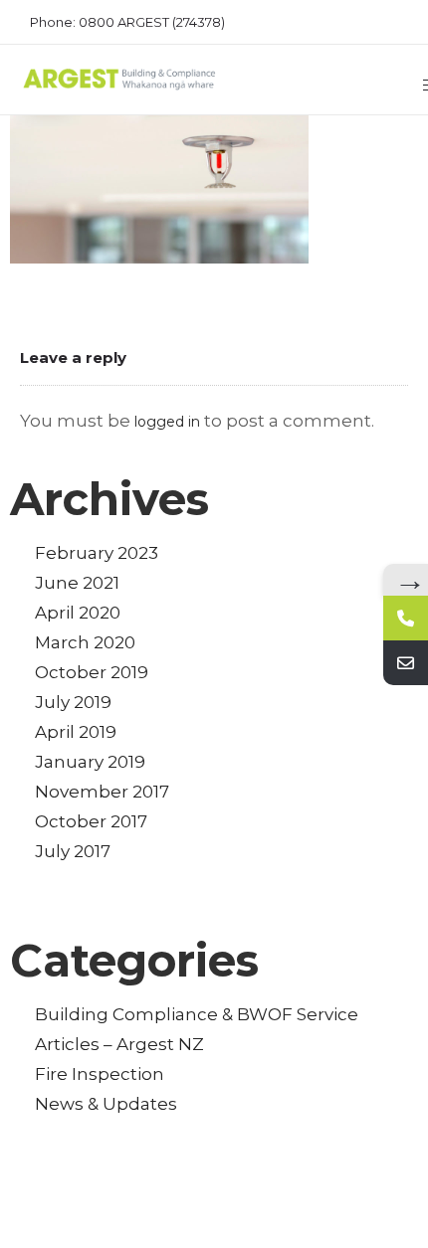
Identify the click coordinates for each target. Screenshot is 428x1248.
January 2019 (90, 762)
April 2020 (77, 613)
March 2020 (85, 642)
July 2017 (72, 851)
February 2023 (96, 553)
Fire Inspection (99, 1074)
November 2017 (102, 792)
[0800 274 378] (405, 618)
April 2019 (75, 732)
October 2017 (91, 821)
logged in (167, 422)
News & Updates (106, 1104)
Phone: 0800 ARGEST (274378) (127, 22)
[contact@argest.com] (405, 662)
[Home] (119, 86)
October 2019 (91, 672)
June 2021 (77, 583)
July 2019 (73, 702)
